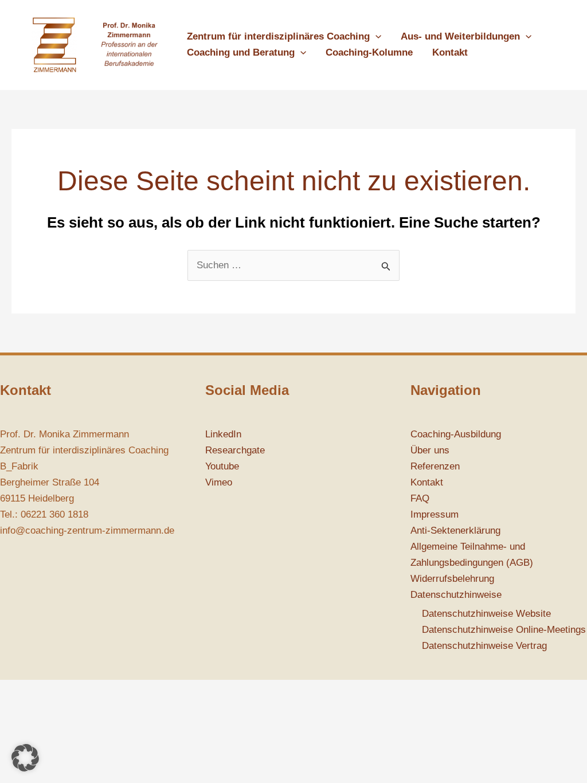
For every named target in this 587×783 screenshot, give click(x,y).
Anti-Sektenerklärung (455, 530)
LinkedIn (223, 434)
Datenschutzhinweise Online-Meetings (504, 629)
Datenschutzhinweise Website (486, 613)
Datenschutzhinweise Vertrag (484, 645)
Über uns (429, 450)
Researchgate (235, 450)
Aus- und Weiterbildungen (460, 36)
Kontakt (450, 52)
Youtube (222, 466)
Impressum (434, 514)
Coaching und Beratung (241, 52)
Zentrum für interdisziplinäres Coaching (278, 36)
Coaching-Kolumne (369, 52)
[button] (375, 37)
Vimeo (218, 482)
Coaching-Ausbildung (455, 434)
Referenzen (435, 466)
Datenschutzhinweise (456, 594)
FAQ (419, 498)
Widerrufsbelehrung (452, 578)
